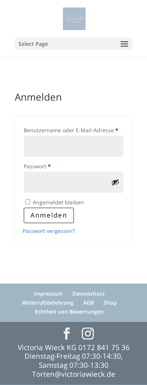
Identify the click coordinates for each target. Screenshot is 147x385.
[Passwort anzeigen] (115, 182)
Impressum (48, 293)
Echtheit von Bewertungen (69, 311)
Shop (110, 302)
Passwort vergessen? (49, 230)
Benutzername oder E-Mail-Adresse (73, 130)
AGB (88, 302)
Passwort (52, 166)
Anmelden (49, 215)
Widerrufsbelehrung (48, 302)
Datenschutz (88, 293)
